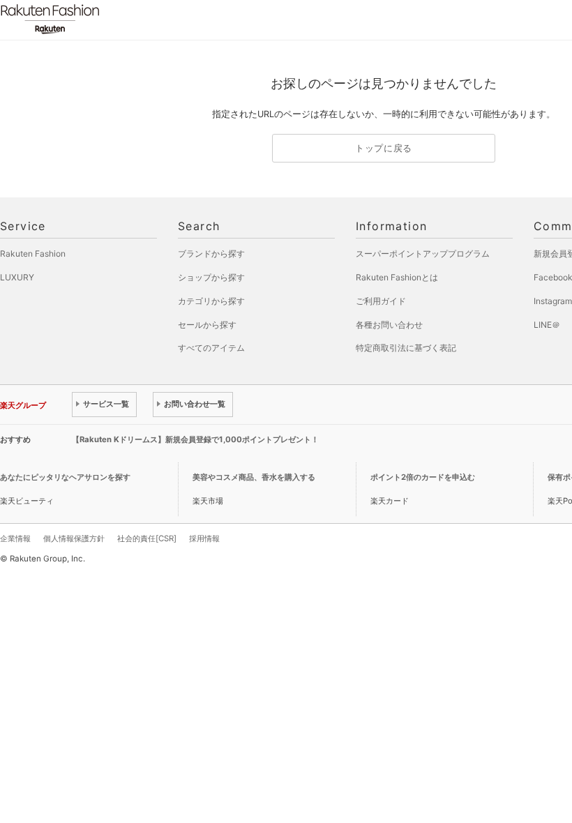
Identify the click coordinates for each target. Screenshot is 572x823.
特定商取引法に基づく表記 (406, 347)
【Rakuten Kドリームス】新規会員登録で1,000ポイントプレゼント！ (195, 439)
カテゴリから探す (211, 301)
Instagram (553, 301)
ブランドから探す (211, 253)
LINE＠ (547, 324)
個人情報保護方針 (74, 538)
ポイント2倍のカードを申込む (422, 477)
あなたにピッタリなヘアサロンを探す (65, 477)
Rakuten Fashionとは (397, 277)
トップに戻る (383, 148)
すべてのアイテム (211, 347)
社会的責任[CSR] (146, 538)
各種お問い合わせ (389, 324)
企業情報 (15, 538)
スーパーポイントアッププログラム (423, 253)
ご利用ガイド (381, 301)
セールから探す (207, 324)
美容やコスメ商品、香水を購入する (254, 477)
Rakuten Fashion (108, 19)
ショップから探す (211, 277)
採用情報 (204, 538)
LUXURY (17, 277)
